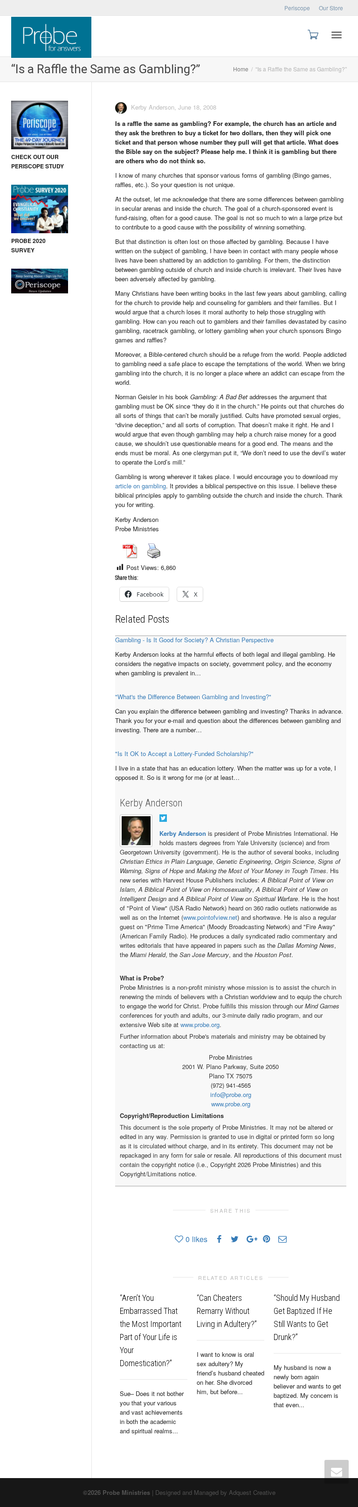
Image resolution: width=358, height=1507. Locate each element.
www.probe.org (200, 1024)
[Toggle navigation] (336, 35)
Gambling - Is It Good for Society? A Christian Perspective (194, 639)
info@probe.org (230, 1094)
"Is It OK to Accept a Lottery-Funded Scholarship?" (184, 753)
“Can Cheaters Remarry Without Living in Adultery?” (227, 1311)
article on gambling (140, 485)
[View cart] (312, 34)
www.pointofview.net (210, 917)
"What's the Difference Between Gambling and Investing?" (193, 696)
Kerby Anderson (151, 803)
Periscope (297, 8)
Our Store (331, 8)
